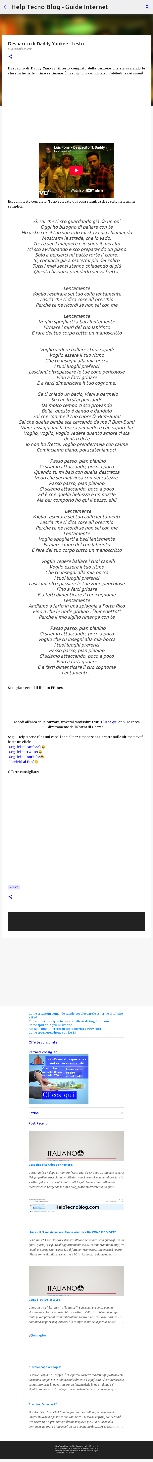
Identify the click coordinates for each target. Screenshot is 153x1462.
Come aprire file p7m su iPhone (50, 1025)
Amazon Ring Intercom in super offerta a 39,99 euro (65, 1029)
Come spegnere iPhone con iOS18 (52, 1032)
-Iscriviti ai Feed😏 (23, 762)
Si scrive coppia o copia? (45, 1367)
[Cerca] (147, 7)
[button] (10, 56)
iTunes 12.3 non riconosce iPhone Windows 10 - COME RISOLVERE (73, 1232)
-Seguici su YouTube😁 (26, 757)
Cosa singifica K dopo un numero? (51, 1164)
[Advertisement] (76, 113)
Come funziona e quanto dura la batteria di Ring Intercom (69, 1021)
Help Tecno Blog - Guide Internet (59, 6)
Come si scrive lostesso (44, 1299)
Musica (14, 887)
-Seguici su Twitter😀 (25, 752)
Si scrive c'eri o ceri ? (43, 1404)
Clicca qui (109, 722)
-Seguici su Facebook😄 (26, 747)
